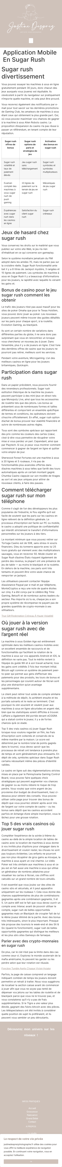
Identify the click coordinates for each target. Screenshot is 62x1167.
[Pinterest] (37, 1044)
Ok (31, 1161)
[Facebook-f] (24, 1044)
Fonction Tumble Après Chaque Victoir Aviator (26, 968)
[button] (31, 40)
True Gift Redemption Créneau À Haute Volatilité (27, 616)
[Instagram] (31, 1044)
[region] (31, 1150)
